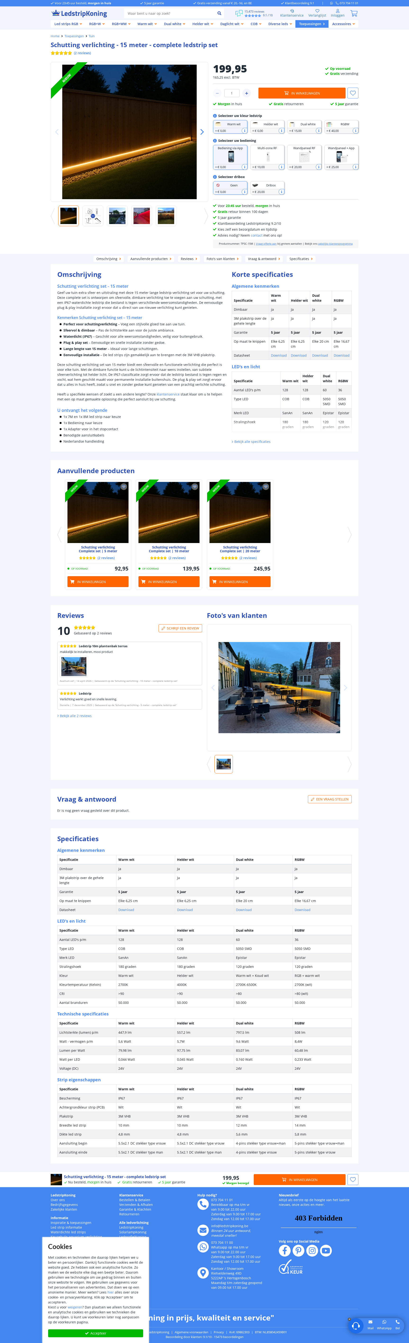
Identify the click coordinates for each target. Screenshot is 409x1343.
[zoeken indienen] (219, 13)
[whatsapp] (333, 3)
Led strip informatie (66, 1227)
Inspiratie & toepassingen (71, 1222)
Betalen (144, 1200)
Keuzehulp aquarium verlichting (76, 1237)
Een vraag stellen (332, 799)
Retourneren (129, 1214)
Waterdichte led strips (68, 1232)
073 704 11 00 (222, 1242)
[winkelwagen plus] (246, 93)
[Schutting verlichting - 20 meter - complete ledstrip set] (240, 512)
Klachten (144, 1209)
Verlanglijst (317, 15)
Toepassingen (74, 36)
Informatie (59, 1218)
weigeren (75, 1307)
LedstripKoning (63, 1195)
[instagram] (312, 1251)
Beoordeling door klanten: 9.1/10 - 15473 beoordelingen (205, 1337)
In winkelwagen (305, 93)
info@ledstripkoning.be (229, 1226)
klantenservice (168, 394)
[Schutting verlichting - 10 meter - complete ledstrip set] (169, 512)
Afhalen (147, 1204)
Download (279, 355)
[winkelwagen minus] (217, 93)
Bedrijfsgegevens (64, 1204)
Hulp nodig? (207, 1195)
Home (55, 36)
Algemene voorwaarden (191, 1332)
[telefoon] (203, 1204)
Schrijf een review (183, 628)
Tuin (92, 36)
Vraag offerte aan (266, 243)
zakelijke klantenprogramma (335, 243)
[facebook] (285, 1251)
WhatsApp (384, 1328)
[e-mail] (203, 1230)
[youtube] (326, 1251)
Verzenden (127, 1204)
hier (110, 1292)
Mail (370, 1328)
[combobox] (169, 13)
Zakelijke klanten (64, 1209)
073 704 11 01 (222, 1200)
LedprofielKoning (132, 1237)
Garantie (126, 1209)
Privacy (219, 1332)
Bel (398, 1328)
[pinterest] (298, 1251)
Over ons (58, 1200)
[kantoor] (203, 1273)
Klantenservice (292, 15)
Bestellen (126, 1200)
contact (256, 235)
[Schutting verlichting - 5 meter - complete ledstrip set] (98, 512)
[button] (200, 131)
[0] (353, 13)
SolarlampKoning (133, 1232)
